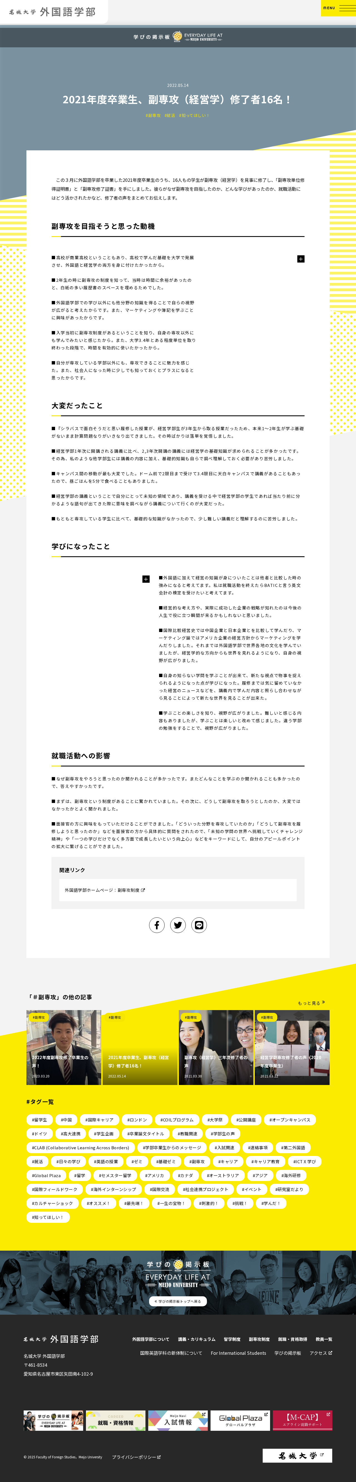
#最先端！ (134, 1203)
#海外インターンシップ (113, 1189)
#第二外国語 (293, 1147)
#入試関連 (224, 1147)
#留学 (79, 1175)
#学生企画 (103, 1133)
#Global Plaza (46, 1175)
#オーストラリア (223, 1175)
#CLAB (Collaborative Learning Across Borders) (80, 1147)
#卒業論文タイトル (145, 1133)
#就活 (37, 1161)
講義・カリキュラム (197, 1339)
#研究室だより (289, 1189)
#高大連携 (70, 1133)
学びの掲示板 (288, 1352)
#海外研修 (291, 1175)
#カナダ (185, 1175)
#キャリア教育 (265, 1161)
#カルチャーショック (52, 1203)
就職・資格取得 (292, 1339)
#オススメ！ (99, 1203)
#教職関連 (187, 1133)
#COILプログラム (177, 1120)
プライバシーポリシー (134, 1457)
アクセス (318, 1352)
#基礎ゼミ (166, 1161)
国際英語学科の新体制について (171, 1352)
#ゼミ (137, 1161)
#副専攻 (39, 1017)
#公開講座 (246, 1120)
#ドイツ (39, 1133)
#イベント (251, 1189)
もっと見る (309, 1003)
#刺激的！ (209, 1203)
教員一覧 (324, 1339)
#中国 (66, 1120)
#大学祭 (215, 1120)
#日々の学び (68, 1161)
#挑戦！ (240, 1203)
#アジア (260, 1175)
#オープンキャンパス (290, 1120)
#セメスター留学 (115, 1175)
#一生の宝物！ (171, 1203)
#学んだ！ (271, 1203)
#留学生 (39, 1120)
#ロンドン (137, 1120)
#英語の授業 (106, 1161)
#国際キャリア (99, 1120)
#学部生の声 (223, 1133)
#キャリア (228, 1161)
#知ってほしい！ (48, 1217)
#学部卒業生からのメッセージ (172, 1147)
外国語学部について (151, 1339)
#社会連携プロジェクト (205, 1189)
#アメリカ (154, 1175)
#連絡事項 (258, 1147)
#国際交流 (159, 1189)
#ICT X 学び (304, 1161)
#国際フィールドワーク (54, 1189)
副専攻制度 (259, 1339)
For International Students (238, 1352)
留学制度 (232, 1339)
